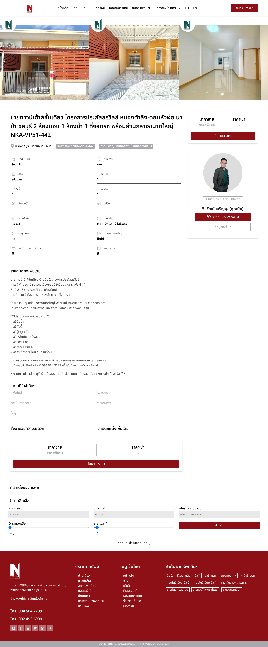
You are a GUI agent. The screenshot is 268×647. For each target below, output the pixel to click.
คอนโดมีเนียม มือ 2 (178, 582)
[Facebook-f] (21, 628)
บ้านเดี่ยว (84, 575)
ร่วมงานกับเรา (132, 601)
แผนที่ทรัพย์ (97, 8)
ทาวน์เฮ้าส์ (84, 580)
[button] (4, 60)
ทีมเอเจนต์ (130, 591)
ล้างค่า (219, 525)
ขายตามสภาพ (228, 575)
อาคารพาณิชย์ (87, 585)
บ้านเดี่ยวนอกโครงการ (234, 582)
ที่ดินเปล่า (84, 596)
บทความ (128, 606)
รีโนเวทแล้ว (183, 575)
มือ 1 (197, 575)
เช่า (83, 8)
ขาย (74, 8)
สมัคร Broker (141, 8)
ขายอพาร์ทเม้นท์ (231, 590)
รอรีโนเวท (210, 575)
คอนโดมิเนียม (87, 591)
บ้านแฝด (83, 606)
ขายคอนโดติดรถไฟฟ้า (205, 590)
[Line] (13, 628)
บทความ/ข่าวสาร (165, 8)
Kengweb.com (162, 644)
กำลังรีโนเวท (248, 575)
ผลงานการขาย (118, 8)
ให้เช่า (126, 585)
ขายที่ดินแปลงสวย (177, 590)
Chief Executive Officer (223, 199)
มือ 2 (170, 575)
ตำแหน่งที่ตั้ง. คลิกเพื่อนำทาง (28, 598)
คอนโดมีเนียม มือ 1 (205, 582)
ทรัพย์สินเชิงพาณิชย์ (91, 601)
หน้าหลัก (62, 8)
